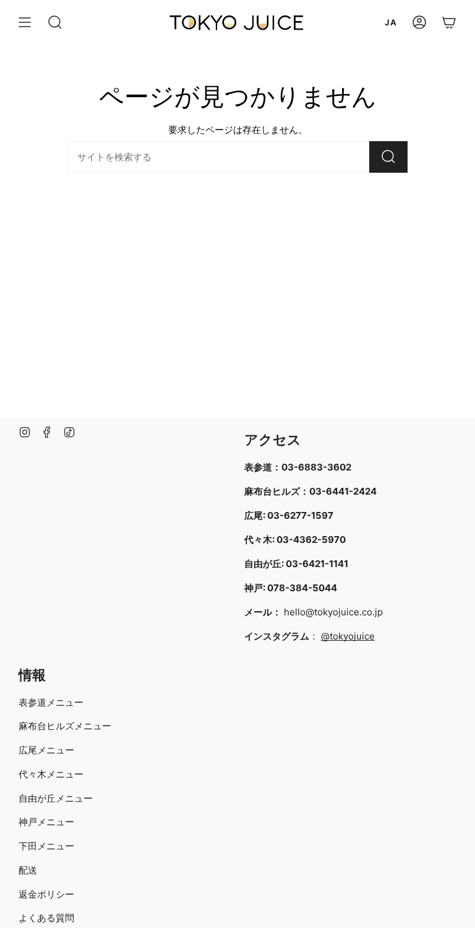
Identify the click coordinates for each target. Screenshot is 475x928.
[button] (55, 22)
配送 (28, 870)
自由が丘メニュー (56, 798)
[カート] (449, 22)
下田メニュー (46, 846)
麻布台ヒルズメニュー (65, 726)
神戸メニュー (46, 822)
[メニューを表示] (24, 22)
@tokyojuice (348, 636)
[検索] (388, 157)
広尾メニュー (46, 750)
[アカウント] (419, 22)
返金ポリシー (46, 894)
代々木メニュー (51, 774)
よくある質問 (46, 918)
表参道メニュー (51, 702)
